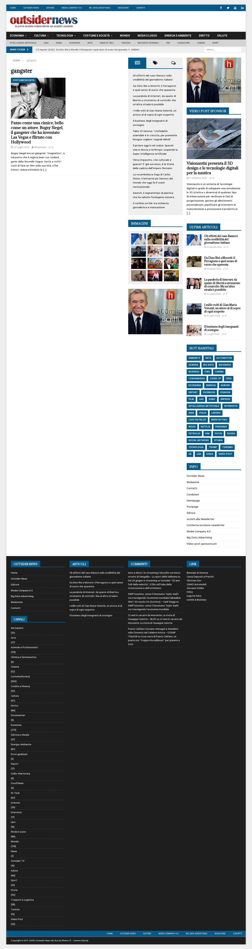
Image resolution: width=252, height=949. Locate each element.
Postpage (192, 507)
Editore (50, 7)
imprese (225, 399)
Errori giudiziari (19, 754)
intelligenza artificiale (204, 406)
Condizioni (193, 494)
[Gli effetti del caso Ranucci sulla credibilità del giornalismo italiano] (138, 239)
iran (191, 413)
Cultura (40, 36)
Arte (89, 42)
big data (208, 365)
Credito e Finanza (20, 686)
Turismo (125, 42)
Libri (13, 822)
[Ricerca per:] (222, 49)
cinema (219, 372)
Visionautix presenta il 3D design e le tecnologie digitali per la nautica (212, 168)
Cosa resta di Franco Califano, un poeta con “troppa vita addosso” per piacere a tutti (154, 640)
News (14, 851)
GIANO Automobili (196, 584)
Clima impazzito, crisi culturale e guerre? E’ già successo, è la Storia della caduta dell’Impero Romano (153, 164)
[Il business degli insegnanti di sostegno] (155, 251)
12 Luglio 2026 (213, 293)
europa (225, 385)
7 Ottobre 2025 (198, 178)
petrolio (194, 433)
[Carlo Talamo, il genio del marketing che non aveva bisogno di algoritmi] (171, 275)
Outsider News (31, 7)
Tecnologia (64, 36)
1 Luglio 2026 (213, 334)
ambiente (194, 358)
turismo (227, 447)
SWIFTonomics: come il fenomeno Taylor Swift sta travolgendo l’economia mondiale (153, 607)
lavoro (216, 413)
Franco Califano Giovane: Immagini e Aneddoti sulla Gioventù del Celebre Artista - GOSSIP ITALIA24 (153, 633)
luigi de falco (197, 420)
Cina (46, 42)
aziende (193, 365)
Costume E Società (96, 36)
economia (195, 385)
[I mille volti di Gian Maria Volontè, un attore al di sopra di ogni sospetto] (138, 251)
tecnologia (196, 447)
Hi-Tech (15, 793)
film (191, 399)
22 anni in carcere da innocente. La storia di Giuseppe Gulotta (155, 621)
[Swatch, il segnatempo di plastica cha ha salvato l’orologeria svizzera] (138, 275)
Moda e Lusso (18, 832)
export (193, 392)
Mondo (125, 36)
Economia (17, 36)
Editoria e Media (20, 735)
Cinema (201, 42)
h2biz (212, 399)
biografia (225, 365)
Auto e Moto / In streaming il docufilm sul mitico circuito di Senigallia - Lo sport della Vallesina (154, 575)
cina (207, 372)
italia (202, 413)
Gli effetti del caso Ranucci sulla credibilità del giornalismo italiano (153, 77)
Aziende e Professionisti (24, 647)
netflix (205, 427)
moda (192, 427)
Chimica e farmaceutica (23, 657)
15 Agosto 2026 (214, 268)
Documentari (18, 715)
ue (190, 454)
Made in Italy (107, 42)
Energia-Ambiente (21, 744)
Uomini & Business (196, 600)
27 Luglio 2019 (21, 147)
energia (211, 385)
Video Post (17, 919)
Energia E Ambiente (178, 36)
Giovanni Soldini (195, 588)
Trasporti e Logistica (22, 900)
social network (199, 440)
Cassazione (183, 42)
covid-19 (215, 378)
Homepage (193, 500)
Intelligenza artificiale (23, 42)
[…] (44, 170)
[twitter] (228, 8)
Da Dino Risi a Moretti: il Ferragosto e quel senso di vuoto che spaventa (154, 88)
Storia (14, 890)
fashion (225, 392)
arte (208, 358)
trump (213, 447)
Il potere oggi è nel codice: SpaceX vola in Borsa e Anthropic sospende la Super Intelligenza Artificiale (155, 149)
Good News (17, 783)
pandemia (221, 427)
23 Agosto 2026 (214, 247)
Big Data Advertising (100, 7)
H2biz (190, 592)
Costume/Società (20, 676)
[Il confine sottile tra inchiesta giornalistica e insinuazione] (155, 275)
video (209, 454)
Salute (222, 36)
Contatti (140, 7)
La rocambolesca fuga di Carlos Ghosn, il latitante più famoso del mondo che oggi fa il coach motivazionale (153, 180)
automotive (224, 358)
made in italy (219, 420)
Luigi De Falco (194, 596)
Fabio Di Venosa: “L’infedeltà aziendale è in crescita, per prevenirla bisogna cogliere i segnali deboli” (155, 135)
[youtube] (235, 8)
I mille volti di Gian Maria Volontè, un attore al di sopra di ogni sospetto (154, 113)
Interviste (16, 812)
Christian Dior (194, 580)
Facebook (209, 392)
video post (225, 454)
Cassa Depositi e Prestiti (200, 577)
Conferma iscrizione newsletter (206, 525)
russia (231, 433)
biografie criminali (148, 42)
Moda (59, 42)
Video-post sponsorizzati (202, 544)
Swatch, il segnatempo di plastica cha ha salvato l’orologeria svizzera (153, 195)
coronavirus (197, 378)
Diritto (204, 36)
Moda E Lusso (147, 36)
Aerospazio (17, 628)
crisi (229, 378)
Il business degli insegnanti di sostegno (221, 328)
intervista (230, 406)
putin (218, 433)
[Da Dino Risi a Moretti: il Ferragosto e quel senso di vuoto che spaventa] (155, 239)
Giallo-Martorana (20, 774)
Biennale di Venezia (197, 573)
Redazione (123, 7)
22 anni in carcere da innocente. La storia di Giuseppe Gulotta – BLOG (151, 617)
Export (14, 764)
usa (199, 454)
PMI (168, 42)
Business (194, 372)
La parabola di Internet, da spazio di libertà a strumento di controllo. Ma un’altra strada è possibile (154, 100)
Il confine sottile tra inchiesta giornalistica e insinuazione (151, 205)
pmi (207, 433)
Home (13, 7)
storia (218, 440)
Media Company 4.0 (72, 7)
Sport (215, 42)
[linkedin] (242, 8)
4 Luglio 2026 (213, 315)
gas (201, 399)
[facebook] (221, 8)
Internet (15, 803)
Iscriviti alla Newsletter (200, 519)
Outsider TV (17, 861)
